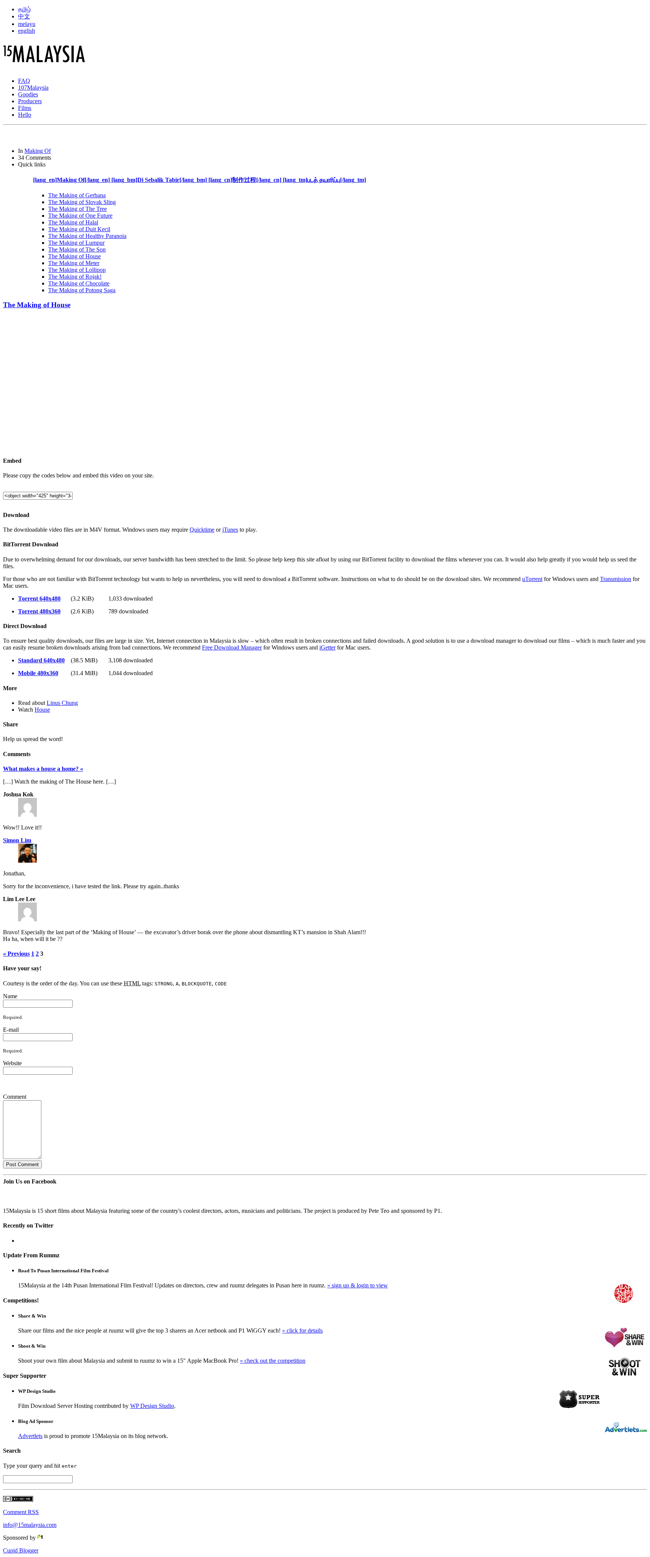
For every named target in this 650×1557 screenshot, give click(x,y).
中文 (24, 16)
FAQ (24, 81)
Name (10, 996)
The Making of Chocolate (78, 283)
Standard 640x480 (41, 660)
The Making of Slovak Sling (82, 202)
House (42, 709)
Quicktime (202, 529)
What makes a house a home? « (43, 769)
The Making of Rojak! (75, 276)
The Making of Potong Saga (81, 290)
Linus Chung (62, 703)
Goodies (28, 94)
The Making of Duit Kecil (79, 229)
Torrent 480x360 (39, 611)
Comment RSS (21, 1512)
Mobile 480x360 (38, 673)
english (26, 30)
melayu (26, 24)
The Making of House (74, 256)
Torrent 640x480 (39, 598)
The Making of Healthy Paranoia (87, 236)
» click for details (302, 1330)
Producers (30, 101)
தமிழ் (24, 9)
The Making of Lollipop (77, 270)
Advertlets (30, 1436)
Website (12, 1063)
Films (24, 108)
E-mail (11, 1029)
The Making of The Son (77, 249)
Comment (14, 1096)
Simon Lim (17, 840)
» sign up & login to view (357, 1285)
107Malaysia (33, 87)
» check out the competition (272, 1360)
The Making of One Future (80, 215)
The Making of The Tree (77, 209)
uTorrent (532, 579)
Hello (24, 114)
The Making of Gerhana (77, 195)
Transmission (615, 579)
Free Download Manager (232, 647)
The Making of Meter (73, 263)
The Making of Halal (73, 222)
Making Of (37, 151)
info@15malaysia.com (29, 1525)
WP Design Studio (152, 1406)
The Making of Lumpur (76, 242)
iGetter (327, 647)
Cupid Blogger (20, 1550)
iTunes (230, 529)
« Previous (16, 953)
